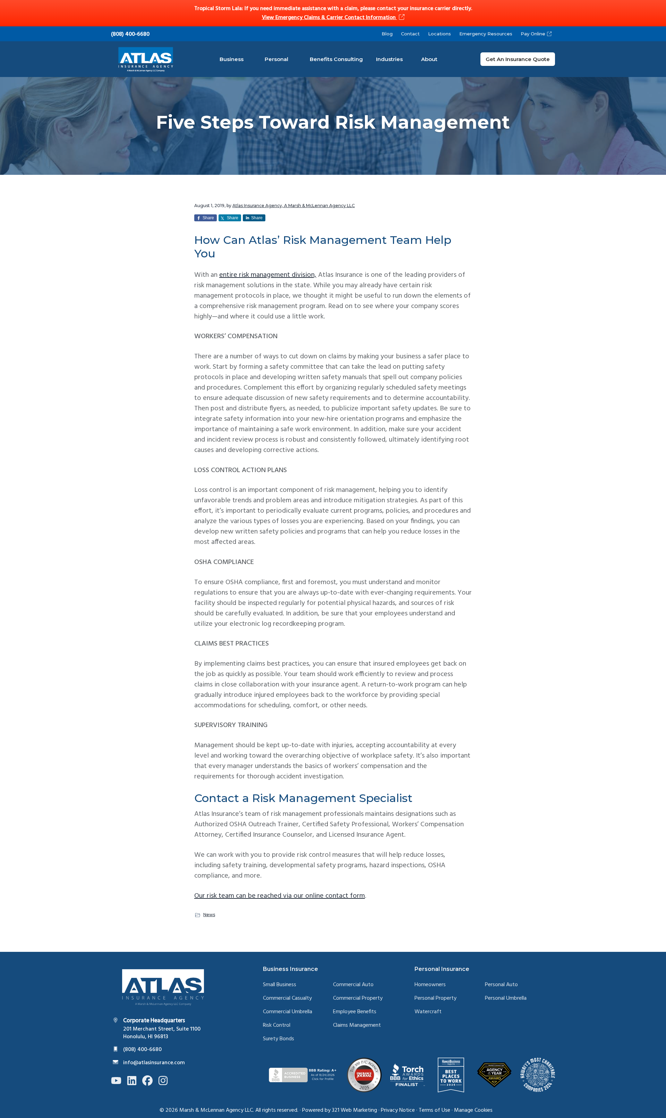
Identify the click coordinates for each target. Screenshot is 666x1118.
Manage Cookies (473, 1110)
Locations (439, 33)
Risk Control (276, 1025)
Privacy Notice (398, 1110)
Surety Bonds (278, 1039)
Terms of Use (434, 1110)
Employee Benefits (354, 1012)
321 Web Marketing (354, 1110)
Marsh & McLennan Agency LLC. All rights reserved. (238, 1110)
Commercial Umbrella (287, 1012)
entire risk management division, (267, 275)
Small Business (279, 985)
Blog (387, 33)
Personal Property (435, 998)
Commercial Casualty (287, 998)
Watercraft (428, 1012)
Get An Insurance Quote (518, 59)
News (209, 914)
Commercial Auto (353, 985)
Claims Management (357, 1025)
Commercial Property (358, 998)
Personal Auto (501, 985)
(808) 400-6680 (130, 34)
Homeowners (430, 985)
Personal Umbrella (506, 998)
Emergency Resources (485, 33)
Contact (410, 33)
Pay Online (533, 33)
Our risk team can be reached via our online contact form (279, 896)
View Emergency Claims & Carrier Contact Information (329, 17)
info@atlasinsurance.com (154, 1062)
